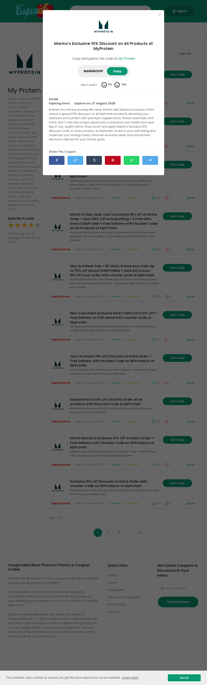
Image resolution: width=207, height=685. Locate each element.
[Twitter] (75, 160)
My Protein (126, 58)
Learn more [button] (130, 677)
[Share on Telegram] (150, 160)
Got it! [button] (184, 677)
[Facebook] (56, 160)
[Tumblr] (94, 160)
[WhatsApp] (131, 160)
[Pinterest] (112, 160)
